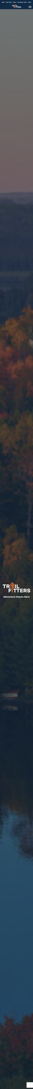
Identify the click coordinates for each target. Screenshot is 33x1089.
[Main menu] (30, 7)
